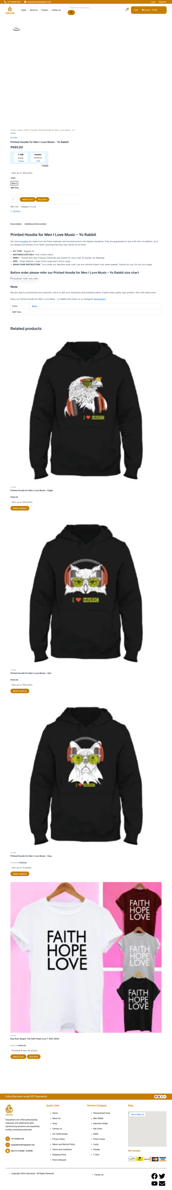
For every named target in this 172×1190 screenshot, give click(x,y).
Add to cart (27, 199)
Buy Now (42, 199)
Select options (20, 508)
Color (13, 178)
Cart (136, 10)
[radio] (14, 183)
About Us (34, 10)
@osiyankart (100, 299)
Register (162, 2)
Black (34, 306)
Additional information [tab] (35, 224)
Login (153, 2)
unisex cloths (23, 130)
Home (23, 10)
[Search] (71, 12)
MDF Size (15, 188)
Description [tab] (16, 224)
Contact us (56, 10)
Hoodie (34, 130)
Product (44, 10)
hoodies (24, 241)
